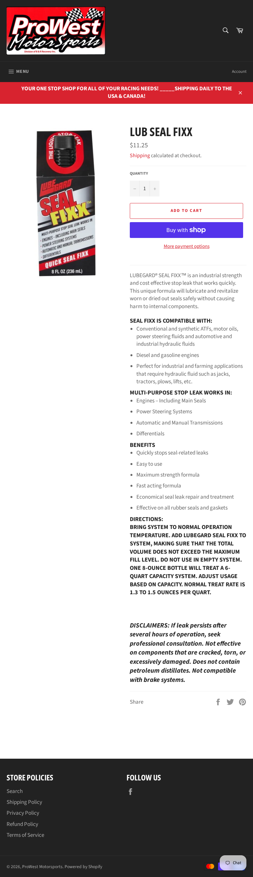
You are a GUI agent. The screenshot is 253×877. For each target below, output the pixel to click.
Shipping (140, 155)
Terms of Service (25, 835)
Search (15, 791)
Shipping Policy (24, 802)
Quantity (139, 173)
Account (239, 71)
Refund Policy (22, 824)
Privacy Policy (23, 813)
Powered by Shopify (83, 866)
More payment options (187, 246)
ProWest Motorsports (42, 866)
